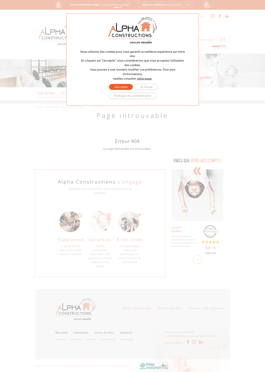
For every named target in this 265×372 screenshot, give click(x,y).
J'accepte (121, 87)
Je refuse (146, 87)
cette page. (144, 78)
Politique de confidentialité (132, 95)
